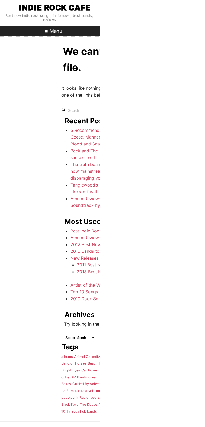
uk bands (89, 411)
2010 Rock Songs (88, 298)
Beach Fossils (99, 363)
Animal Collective (88, 357)
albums (67, 357)
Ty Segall (73, 411)
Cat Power (89, 370)
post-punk (69, 398)
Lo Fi (65, 391)
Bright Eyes (70, 370)
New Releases (84, 258)
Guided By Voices (86, 384)
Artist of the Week (88, 285)
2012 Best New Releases (95, 244)
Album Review (84, 237)
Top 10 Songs (84, 291)
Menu (56, 31)
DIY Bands (78, 377)
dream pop (97, 377)
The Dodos (89, 404)
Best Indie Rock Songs (93, 231)
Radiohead (88, 398)
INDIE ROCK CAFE (54, 7)
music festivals (83, 391)
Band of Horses (73, 363)
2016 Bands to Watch (91, 251)
